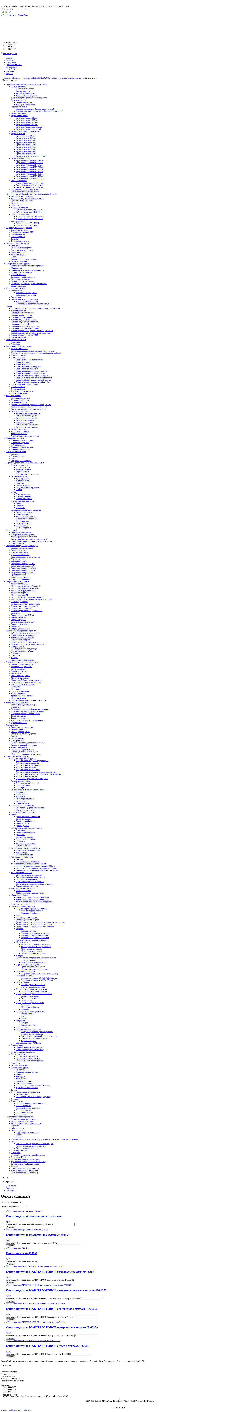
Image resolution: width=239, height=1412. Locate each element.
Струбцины (16, 653)
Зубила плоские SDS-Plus (27, 225)
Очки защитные (23, 521)
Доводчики (16, 245)
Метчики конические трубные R (25, 588)
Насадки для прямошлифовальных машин (39, 1036)
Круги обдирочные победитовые (25, 131)
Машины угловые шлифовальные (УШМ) (28, 864)
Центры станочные (19, 723)
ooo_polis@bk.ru (10, 54)
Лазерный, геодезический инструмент (27, 266)
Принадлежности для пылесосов (30, 1003)
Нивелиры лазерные (24, 837)
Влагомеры (21, 830)
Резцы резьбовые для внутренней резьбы (33, 380)
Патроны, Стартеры (19, 1150)
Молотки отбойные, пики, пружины (26, 680)
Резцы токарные (18, 357)
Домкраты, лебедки (19, 230)
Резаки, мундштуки (19, 559)
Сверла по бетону (18, 617)
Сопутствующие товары (21, 461)
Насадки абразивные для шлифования (37, 1032)
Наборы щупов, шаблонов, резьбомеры (27, 270)
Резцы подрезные (23, 364)
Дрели (13, 814)
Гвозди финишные (19, 402)
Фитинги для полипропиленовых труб (32, 304)
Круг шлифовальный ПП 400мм (29, 176)
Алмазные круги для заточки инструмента (29, 98)
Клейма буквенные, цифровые (24, 635)
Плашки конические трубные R (24, 606)
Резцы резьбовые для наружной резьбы (32, 382)
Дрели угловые (22, 823)
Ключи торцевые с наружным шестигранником (31, 333)
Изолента (15, 1126)
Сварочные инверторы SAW (23, 570)
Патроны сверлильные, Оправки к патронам (30, 709)
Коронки (19, 929)
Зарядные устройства (30, 913)
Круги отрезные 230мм (26, 147)
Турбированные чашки (25, 104)
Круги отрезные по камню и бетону (31, 156)
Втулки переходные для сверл (23, 705)
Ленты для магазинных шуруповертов (32, 940)
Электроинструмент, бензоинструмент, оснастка (31, 541)
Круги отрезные (18, 134)
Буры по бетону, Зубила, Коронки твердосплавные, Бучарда (31, 194)
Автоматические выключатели (24, 1119)
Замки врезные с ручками (22, 250)
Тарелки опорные (28, 1041)
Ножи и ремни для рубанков (33, 962)
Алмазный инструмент (20, 781)
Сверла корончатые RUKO (22, 615)
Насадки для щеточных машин (34, 1038)
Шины (24, 1018)
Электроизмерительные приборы (25, 1168)
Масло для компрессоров (31, 949)
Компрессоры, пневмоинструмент (25, 848)
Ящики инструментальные (22, 660)
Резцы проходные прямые (27, 369)
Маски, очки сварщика (25, 517)
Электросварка (17, 543)
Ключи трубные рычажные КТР (24, 335)
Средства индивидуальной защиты (26, 510)
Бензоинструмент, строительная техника (28, 790)
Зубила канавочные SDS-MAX (29, 210)
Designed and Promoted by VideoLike (16, 1410)
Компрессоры (22, 852)
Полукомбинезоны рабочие (27, 487)
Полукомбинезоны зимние (27, 474)
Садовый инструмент (20, 1067)
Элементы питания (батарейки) (24, 1173)
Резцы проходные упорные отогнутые (32, 371)
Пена (13, 458)
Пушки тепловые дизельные (28, 1059)
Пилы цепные (22, 1114)
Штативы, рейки (23, 846)
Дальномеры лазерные (25, 832)
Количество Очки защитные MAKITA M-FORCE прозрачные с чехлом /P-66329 (40, 1335)
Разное (19, 490)
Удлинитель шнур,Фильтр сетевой (25, 1164)
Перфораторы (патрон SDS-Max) (30, 1047)
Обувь (13, 492)
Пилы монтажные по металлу (28, 1108)
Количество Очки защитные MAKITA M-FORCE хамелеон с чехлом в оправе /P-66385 (43, 1298)
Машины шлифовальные (21, 873)
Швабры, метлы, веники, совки (24, 752)
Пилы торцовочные (24, 1112)
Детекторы (20, 835)
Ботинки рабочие (23, 496)
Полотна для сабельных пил (33, 987)
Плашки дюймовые (19, 602)
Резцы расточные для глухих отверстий (33, 375)
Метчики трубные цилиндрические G (27, 597)
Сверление (20, 1020)
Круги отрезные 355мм (26, 151)
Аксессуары (26, 1005)
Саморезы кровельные (25, 420)
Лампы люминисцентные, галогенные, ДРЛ (34, 1144)
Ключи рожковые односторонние (25, 328)
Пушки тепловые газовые (27, 1056)
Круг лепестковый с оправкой (28, 129)
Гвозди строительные (20, 400)
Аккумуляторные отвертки (27, 763)
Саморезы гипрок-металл (26, 418)
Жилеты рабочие (23, 481)
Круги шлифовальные (20, 158)
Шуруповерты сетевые (25, 810)
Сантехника (16, 297)
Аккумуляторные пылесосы (28, 770)
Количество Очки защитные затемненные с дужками (28, 1224)
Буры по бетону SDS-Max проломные (27, 198)
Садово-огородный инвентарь (24, 745)
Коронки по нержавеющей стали (35, 938)
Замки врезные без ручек (21, 248)
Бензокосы (20, 792)
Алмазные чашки (18, 100)
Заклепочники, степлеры (21, 667)
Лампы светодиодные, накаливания (31, 1146)
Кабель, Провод (17, 1130)
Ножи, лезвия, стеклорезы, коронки (26, 682)
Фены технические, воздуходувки (25, 1092)
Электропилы (17, 1101)
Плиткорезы (16, 689)
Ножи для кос (26, 1000)
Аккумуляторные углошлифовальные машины (36, 772)
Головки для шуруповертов (27, 920)
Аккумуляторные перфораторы (29, 765)
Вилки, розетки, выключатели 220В (26, 1123)
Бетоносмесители (23, 891)
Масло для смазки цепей (31, 951)
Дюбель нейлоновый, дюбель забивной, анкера (31, 405)
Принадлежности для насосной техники (33, 1085)
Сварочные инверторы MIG (23, 566)
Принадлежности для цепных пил (30, 1011)
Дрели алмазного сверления (28, 817)
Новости (9, 60)
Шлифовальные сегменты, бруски (30, 178)
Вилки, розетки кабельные (22, 1121)
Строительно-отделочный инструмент (22, 662)
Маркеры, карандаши (20, 678)
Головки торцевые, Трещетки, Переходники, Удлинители (35, 308)
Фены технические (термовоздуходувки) (33, 1097)
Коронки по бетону (29, 931)
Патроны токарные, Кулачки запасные (27, 711)
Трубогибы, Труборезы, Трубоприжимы (28, 720)
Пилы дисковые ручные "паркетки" (31, 1103)
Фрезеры (14, 1099)
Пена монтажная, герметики (23, 684)
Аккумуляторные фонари (26, 776)
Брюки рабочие (22, 478)
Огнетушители (17, 740)
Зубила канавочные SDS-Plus (28, 212)
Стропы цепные (18, 234)
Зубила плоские (17, 221)
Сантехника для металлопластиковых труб (29, 539)
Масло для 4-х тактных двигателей (36, 947)
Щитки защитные (23, 528)
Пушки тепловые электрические (30, 1061)
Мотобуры (20, 1076)
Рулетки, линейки (18, 275)
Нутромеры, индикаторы (21, 272)
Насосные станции (24, 1081)
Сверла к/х (15, 613)
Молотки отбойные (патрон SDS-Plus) (32, 899)
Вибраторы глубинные (25, 799)
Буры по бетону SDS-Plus (22, 201)
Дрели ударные (22, 826)
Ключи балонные (18, 310)
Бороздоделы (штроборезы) (27, 783)
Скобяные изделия (19, 261)
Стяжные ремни (18, 237)
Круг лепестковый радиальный (29, 127)
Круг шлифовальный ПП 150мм (29, 163)
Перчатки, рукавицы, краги (22, 501)
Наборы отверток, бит (20, 449)
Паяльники (15, 1153)
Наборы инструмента (15, 438)
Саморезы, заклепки (19, 411)
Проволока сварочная (20, 555)
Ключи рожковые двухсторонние (25, 326)
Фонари (14, 1166)
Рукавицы (20, 508)
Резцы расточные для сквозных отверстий (34, 378)
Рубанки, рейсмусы (19, 1065)
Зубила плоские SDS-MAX (27, 223)
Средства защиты (18, 575)
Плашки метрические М (21, 608)
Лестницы (15, 342)
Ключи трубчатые (18, 337)
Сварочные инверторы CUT (23, 564)
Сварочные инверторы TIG (22, 572)
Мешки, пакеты (17, 738)
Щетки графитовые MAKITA (28, 1043)
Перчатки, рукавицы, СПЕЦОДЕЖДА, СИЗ (25, 463)
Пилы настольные (23, 1110)
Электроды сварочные (20, 579)
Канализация (16, 290)
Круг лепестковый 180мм (27, 125)
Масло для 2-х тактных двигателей (36, 944)
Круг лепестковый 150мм (27, 122)
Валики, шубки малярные (22, 664)
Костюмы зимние (23, 469)
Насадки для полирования (32, 1034)
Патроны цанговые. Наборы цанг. (25, 714)
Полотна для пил (23, 982)
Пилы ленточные (23, 1106)
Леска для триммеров (30, 998)
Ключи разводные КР (20, 324)
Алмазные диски (18, 86)
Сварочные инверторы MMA (23, 568)
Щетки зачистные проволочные (34, 969)
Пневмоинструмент (24, 855)
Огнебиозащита (17, 456)
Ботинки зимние (23, 494)
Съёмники (15, 655)
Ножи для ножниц (29, 960)
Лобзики (19, 859)
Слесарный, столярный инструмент (21, 631)
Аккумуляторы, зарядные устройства (31, 908)
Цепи (23, 1016)
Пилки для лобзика (24, 976)
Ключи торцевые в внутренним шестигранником (32, 331)
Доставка (10, 1188)
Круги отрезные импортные (33, 967)
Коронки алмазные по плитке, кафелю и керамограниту (39, 111)
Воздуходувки (22, 1094)
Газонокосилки (22, 803)
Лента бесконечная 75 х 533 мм (29, 185)
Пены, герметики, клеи (16, 452)
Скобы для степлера (19, 429)
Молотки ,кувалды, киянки (22, 637)
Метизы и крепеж (13, 396)
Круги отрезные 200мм (26, 145)
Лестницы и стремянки (16, 340)
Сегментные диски (24, 91)
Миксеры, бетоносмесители (23, 888)
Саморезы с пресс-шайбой (27, 425)
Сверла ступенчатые (19, 624)
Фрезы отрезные (18, 389)
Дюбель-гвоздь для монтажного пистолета (29, 407)
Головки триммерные (30, 996)
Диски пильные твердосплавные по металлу (35, 926)
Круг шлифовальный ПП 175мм (29, 165)
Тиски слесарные (18, 716)
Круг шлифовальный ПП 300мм (29, 172)
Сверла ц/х (15, 626)
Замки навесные (18, 252)
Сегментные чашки (24, 102)
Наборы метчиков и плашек (23, 447)
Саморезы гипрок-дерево (26, 416)
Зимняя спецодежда (19, 465)
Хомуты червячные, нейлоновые (25, 436)
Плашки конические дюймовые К (25, 604)
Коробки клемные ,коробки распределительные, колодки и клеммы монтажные (45, 1139)
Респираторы (21, 525)
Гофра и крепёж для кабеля (27, 1132)
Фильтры (25, 1009)
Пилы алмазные (23, 785)
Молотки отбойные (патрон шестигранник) (34, 902)
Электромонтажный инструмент (25, 1170)
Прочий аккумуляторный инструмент (32, 779)
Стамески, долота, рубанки (22, 651)
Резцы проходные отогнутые (28, 366)
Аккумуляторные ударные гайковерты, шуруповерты (38, 774)
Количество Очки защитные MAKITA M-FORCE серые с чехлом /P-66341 (37, 1354)
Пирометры (21, 841)
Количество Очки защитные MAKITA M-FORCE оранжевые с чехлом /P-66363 (39, 1317)
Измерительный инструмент (18, 263)
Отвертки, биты (18, 646)
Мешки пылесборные (30, 1007)
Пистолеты (15, 687)
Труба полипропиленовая (27, 301)
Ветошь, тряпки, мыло (20, 732)
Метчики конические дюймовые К (25, 586)
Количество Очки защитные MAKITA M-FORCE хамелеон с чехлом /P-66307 (39, 1280)
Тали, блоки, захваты (20, 241)
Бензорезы (20, 796)
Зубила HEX (16, 205)
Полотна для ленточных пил (33, 985)
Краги (18, 503)
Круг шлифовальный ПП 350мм (29, 174)
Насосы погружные (24, 1083)
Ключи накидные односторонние (25, 322)
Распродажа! (11, 530)
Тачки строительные (19, 747)
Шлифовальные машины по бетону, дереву (34, 884)
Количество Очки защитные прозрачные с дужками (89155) (31, 1243)
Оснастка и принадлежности (23, 906)
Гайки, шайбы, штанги (20, 398)
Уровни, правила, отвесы (21, 696)
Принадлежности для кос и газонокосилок (34, 994)
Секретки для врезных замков (23, 259)
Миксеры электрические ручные (30, 893)
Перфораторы (17, 1045)
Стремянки (15, 344)
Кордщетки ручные (19, 671)
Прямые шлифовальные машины (30, 882)
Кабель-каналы (17, 1128)
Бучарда (14, 203)
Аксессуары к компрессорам (28, 850)
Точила (14, 1090)
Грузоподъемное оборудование (19, 228)
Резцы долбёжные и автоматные (29, 360)
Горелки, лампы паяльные (22, 548)
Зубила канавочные (19, 207)
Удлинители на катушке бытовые (25, 1159)
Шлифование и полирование (28, 1029)
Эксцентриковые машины (27, 886)
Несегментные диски (25, 89)
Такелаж (14, 239)
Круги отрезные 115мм (25, 136)
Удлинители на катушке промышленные (28, 1162)
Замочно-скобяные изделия (17, 243)
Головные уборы (23, 467)
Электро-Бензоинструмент (17, 756)
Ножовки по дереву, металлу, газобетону (28, 644)
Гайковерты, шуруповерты (22, 805)
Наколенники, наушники (26, 519)
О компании (11, 62)
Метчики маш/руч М (20, 593)
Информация (11, 67)
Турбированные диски (25, 93)
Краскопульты (17, 673)
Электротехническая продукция (19, 1117)
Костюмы (20, 483)
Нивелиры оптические (25, 839)
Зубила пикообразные (20, 214)
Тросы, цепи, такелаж (20, 431)
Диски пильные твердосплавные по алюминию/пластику (40, 922)
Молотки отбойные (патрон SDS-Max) (32, 897)
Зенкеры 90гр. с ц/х (19, 349)
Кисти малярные (18, 669)
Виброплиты (21, 801)
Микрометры (16, 268)
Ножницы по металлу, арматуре (24, 642)
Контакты (10, 71)
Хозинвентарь (12, 725)
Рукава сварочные (18, 561)
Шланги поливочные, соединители (26, 754)
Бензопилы (20, 794)
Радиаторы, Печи (18, 1157)
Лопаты (14, 736)
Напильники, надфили (20, 640)
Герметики (15, 454)
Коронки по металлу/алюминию (34, 935)
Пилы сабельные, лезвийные (28, 861)
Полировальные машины (26, 879)
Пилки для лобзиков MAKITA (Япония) (38, 980)
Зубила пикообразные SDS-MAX (30, 216)
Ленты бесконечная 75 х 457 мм (29, 187)
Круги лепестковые (19, 116)
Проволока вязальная (20, 691)
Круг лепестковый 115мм (26, 118)
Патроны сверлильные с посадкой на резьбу (39, 973)
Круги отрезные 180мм (26, 142)
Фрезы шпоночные (19, 393)
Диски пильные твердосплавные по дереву (34, 924)
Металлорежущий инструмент (19, 346)
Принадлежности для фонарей (34, 991)
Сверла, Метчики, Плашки (17, 581)
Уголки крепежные (19, 434)
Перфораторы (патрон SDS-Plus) (30, 1050)
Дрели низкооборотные (26, 821)
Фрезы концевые (18, 387)
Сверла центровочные (20, 628)
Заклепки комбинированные (28, 413)
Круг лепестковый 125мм (27, 120)
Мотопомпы (21, 1079)
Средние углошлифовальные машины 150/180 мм (37, 870)
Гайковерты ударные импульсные (30, 808)
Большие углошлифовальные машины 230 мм (35, 866)
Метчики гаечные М (19, 584)
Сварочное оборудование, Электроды (22, 546)
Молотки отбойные (19, 895)
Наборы (19, 955)
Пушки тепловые (18, 1054)
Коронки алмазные (19, 107)
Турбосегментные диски (26, 95)
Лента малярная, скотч (20, 676)
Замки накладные (18, 254)
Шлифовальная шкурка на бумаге (25, 190)
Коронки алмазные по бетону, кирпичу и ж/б (35, 109)
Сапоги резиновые (24, 499)
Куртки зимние (22, 472)
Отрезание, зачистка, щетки (27, 964)
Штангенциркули (18, 286)
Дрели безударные (23, 819)
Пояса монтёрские (23, 523)
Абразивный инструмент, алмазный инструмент (26, 84)
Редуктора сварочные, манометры (25, 557)
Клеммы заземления (19, 552)
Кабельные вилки (18, 550)
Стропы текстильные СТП (22, 232)
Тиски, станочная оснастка (17, 702)
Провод (19, 1137)
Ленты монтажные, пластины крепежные (28, 409)
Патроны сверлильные (25, 971)
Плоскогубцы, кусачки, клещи (24, 649)
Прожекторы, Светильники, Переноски (28, 1155)
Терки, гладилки (18, 693)
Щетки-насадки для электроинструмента (28, 700)
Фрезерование (22, 1027)
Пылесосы (15, 1063)
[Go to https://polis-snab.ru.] (1, 78)
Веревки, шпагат (18, 729)
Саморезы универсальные (27, 427)
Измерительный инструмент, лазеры (26, 828)
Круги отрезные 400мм (26, 154)
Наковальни (16, 707)
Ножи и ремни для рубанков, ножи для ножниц (36, 958)
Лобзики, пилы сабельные (22, 857)
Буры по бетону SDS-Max (22, 196)
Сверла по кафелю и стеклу (22, 622)
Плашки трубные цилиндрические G (26, 611)
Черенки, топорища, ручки (22, 749)
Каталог (9, 58)
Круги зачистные (18, 113)
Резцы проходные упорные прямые (31, 373)
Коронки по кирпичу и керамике (35, 933)
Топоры (14, 658)
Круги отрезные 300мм (26, 149)
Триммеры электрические (27, 1088)
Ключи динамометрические (22, 313)
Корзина (9, 74)
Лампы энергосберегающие (27, 1148)
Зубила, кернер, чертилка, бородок (25, 633)
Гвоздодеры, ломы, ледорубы (23, 734)
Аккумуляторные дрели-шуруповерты (32, 761)
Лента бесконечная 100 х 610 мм (29, 183)
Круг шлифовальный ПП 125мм (29, 160)
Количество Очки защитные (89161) (21, 1261)
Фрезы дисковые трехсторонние (24, 384)
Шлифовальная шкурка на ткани (25, 192)
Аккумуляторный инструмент (23, 758)
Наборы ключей (18, 445)
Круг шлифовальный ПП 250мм (29, 169)
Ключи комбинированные (22, 317)
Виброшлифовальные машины (29, 875)
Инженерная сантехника (16, 288)
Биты (18, 915)
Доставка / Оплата (14, 65)
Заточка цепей (27, 1014)
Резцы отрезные (23, 362)
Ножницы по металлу (20, 904)
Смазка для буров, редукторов (33, 953)
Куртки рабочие (23, 485)
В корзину (10, 1227)
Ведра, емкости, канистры (22, 727)
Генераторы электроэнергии (23, 812)
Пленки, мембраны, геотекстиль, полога (28, 743)
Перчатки (20, 505)
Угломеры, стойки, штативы (23, 277)
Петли (13, 257)
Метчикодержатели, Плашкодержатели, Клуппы (31, 599)
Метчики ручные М (19, 595)
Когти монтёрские (23, 514)
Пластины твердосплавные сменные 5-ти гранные (32, 351)
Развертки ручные (18, 355)
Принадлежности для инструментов (31, 989)
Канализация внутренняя (26, 293)
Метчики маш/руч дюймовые (23, 590)
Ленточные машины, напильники (30, 877)
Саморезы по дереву (24, 422)
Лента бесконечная (19, 181)
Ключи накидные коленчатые (23, 319)
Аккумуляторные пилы (26, 767)
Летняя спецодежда (19, 476)
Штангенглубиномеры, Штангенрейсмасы (29, 284)
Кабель (19, 1135)
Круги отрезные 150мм (26, 140)
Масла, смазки (22, 942)
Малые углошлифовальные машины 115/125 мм (36, 868)
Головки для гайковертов (26, 917)
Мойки (19, 1074)
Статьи (14, 69)
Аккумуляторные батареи (32, 911)
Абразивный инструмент (21, 532)
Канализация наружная (26, 295)
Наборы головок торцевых (22, 440)
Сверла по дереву (18, 620)
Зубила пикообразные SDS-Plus (29, 219)
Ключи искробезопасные (21, 315)
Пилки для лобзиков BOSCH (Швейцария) (39, 978)
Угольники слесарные (20, 279)
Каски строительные (24, 512)
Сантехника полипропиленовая (24, 299)
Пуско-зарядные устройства (23, 1052)
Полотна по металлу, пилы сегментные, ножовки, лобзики (36, 353)
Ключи (9, 306)
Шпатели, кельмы (18, 698)
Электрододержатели (20, 577)
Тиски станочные (18, 718)
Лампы (14, 1141)
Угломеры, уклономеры (26, 843)
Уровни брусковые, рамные (22, 281)
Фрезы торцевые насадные (22, 391)
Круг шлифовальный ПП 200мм (29, 167)
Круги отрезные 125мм (26, 138)
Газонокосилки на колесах (27, 1072)
